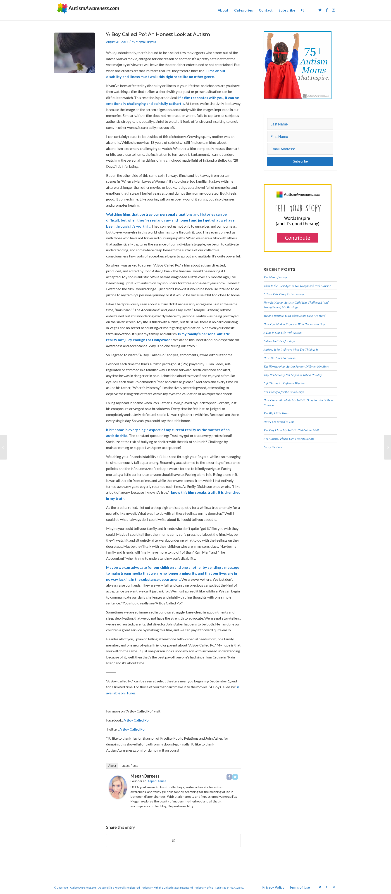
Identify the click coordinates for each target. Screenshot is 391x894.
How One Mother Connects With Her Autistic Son (294, 324)
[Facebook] (229, 777)
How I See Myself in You (279, 421)
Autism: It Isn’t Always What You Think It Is (291, 349)
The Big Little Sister (276, 413)
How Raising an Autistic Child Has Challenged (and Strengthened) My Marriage (296, 304)
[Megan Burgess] (118, 797)
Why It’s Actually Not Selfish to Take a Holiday (293, 375)
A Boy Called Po (136, 720)
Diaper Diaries (156, 781)
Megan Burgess (146, 42)
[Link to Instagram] (333, 10)
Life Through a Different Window (284, 383)
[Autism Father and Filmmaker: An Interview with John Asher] (387, 447)
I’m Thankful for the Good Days (284, 391)
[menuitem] (223, 10)
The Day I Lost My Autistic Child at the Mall (291, 430)
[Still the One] (3, 447)
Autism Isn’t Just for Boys (279, 341)
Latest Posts (130, 765)
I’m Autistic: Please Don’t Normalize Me (289, 438)
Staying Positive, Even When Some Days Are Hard (294, 315)
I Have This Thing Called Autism (284, 294)
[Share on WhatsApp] (173, 840)
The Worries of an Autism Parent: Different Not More (296, 366)
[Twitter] (235, 777)
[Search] (302, 10)
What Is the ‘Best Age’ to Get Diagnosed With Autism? (297, 285)
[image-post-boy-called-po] (74, 53)
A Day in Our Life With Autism (283, 332)
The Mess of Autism (276, 277)
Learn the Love (273, 447)
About (112, 765)
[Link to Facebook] (326, 10)
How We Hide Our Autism (280, 358)
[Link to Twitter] (320, 10)
